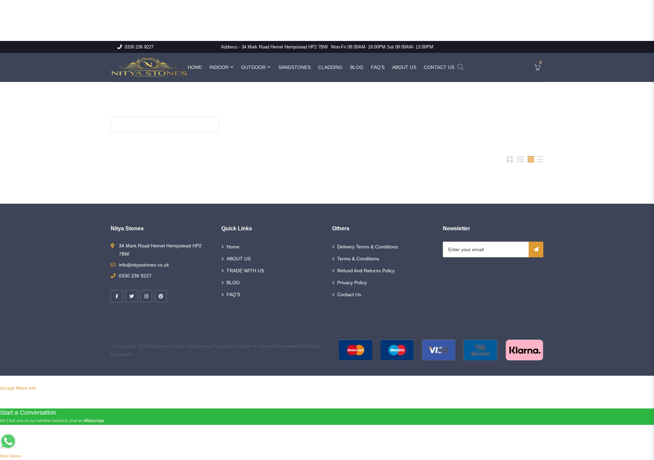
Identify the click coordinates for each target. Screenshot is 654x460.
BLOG (233, 282)
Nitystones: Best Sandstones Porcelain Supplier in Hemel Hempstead (224, 346)
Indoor (219, 67)
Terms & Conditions (358, 258)
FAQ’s (378, 67)
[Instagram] (146, 296)
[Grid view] (510, 159)
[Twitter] (131, 296)
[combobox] (125, 136)
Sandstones (294, 67)
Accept (7, 388)
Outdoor (253, 67)
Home (195, 67)
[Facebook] (117, 296)
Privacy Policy (352, 282)
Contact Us (439, 67)
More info (26, 388)
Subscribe (536, 249)
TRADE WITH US (245, 270)
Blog (356, 67)
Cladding (330, 67)
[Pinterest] (161, 296)
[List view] (540, 159)
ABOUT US (239, 258)
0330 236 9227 (139, 46)
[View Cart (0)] (537, 68)
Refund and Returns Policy (366, 270)
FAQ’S (233, 294)
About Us (404, 67)
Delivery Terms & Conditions (367, 246)
